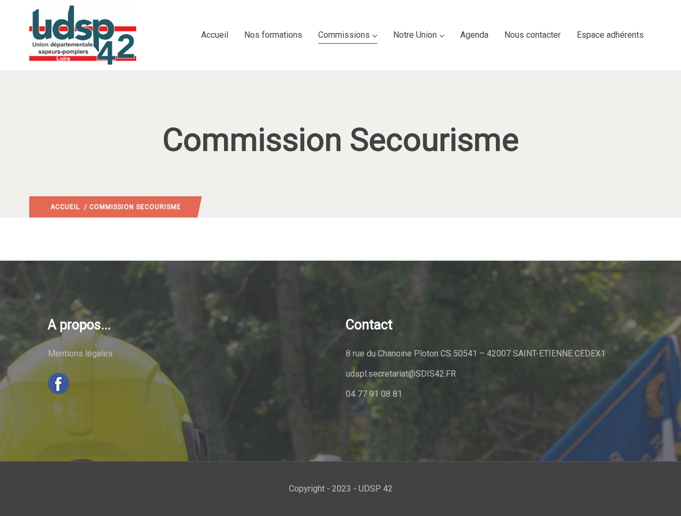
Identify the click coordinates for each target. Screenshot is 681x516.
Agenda (474, 35)
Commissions (344, 35)
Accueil (214, 35)
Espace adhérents (610, 35)
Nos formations (273, 35)
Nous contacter (532, 35)
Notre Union (415, 35)
